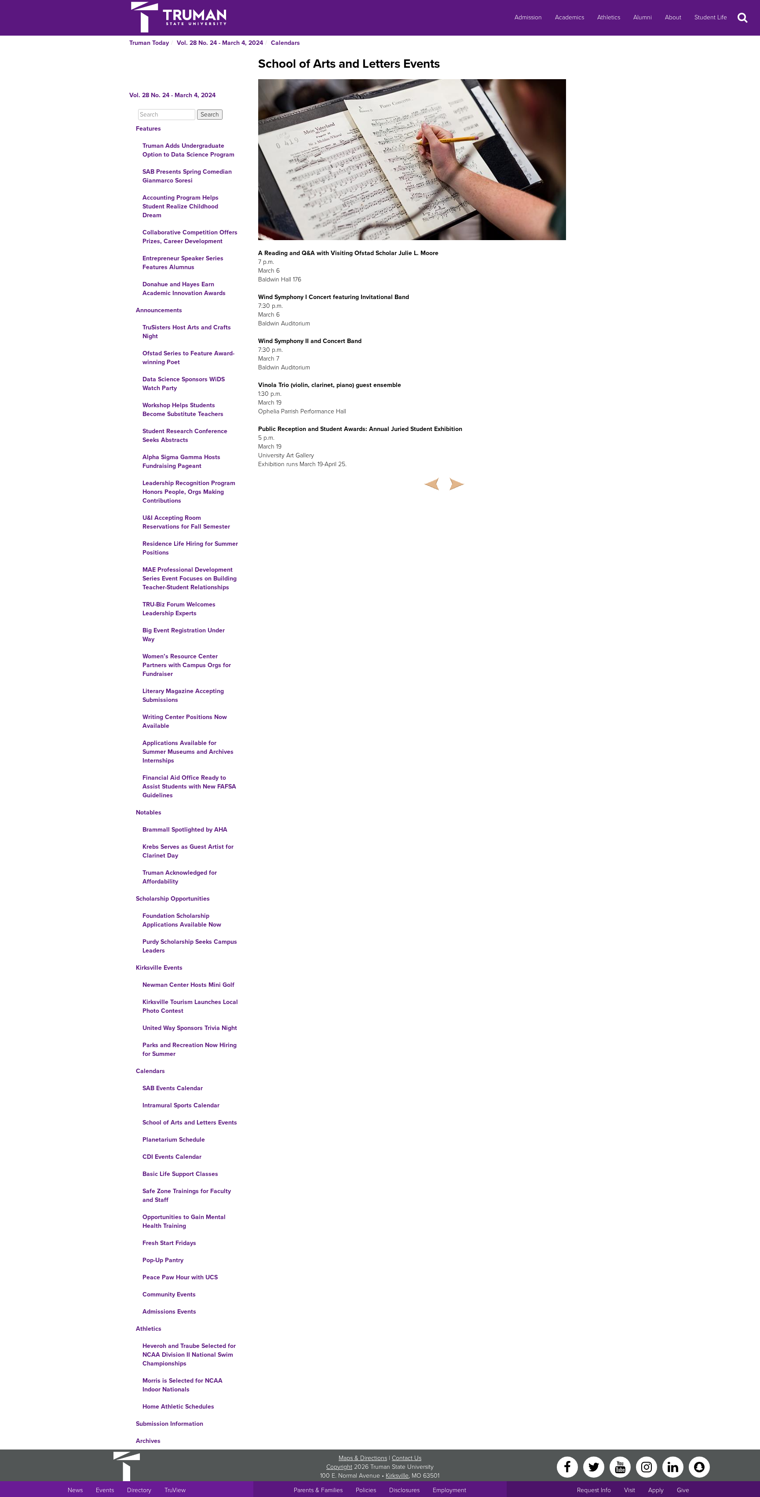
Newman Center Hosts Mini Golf (188, 985)
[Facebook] (568, 1466)
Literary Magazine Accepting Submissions (183, 695)
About (673, 17)
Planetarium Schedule (173, 1139)
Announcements (159, 310)
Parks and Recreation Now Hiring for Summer (189, 1049)
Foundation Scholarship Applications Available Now (181, 920)
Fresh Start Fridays (169, 1243)
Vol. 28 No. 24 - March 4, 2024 (220, 43)
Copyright (339, 1467)
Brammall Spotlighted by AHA (184, 829)
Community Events (169, 1294)
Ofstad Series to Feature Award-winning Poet (188, 358)
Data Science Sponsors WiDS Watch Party (183, 384)
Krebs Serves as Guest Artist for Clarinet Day (188, 851)
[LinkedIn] (674, 1466)
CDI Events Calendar (171, 1157)
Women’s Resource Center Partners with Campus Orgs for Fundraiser (186, 665)
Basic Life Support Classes (180, 1174)
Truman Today (149, 43)
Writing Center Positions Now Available (184, 721)
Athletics (608, 17)
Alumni (642, 17)
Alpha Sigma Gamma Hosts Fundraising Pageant (181, 461)
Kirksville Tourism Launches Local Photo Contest (190, 1006)
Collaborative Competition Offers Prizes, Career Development (190, 237)
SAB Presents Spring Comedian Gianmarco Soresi (187, 176)
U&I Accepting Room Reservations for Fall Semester (186, 522)
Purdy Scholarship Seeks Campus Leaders (189, 946)
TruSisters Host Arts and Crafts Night (186, 332)
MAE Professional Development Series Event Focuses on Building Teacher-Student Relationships (189, 578)
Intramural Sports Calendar (180, 1105)
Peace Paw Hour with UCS (180, 1277)
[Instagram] (647, 1466)
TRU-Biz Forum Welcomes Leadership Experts (179, 609)
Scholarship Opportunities (173, 898)
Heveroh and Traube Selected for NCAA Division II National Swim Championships (189, 1354)
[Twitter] (594, 1466)
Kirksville (397, 1475)
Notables (148, 812)
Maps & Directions (363, 1458)
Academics (569, 17)
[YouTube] (621, 1466)
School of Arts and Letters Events (189, 1122)
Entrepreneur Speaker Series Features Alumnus (182, 263)
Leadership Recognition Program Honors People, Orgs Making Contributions (188, 491)
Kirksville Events (159, 967)
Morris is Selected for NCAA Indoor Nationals (182, 1385)
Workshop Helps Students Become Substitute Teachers (182, 410)
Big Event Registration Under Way (183, 635)
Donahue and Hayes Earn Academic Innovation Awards (184, 289)
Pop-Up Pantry (162, 1260)
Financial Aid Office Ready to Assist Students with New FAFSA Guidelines (189, 786)
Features (148, 128)
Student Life (710, 17)
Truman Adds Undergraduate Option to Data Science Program (188, 150)
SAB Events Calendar (172, 1088)
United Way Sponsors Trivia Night (189, 1028)
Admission (528, 17)
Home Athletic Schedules (178, 1406)
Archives (148, 1441)
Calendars (285, 43)
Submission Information (169, 1424)
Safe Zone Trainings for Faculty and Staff (186, 1195)
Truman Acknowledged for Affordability (179, 877)
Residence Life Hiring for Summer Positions (190, 548)
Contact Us (406, 1458)
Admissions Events (169, 1311)
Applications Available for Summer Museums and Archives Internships (188, 751)
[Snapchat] (699, 1466)
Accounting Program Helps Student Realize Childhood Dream (180, 206)
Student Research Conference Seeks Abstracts (184, 435)
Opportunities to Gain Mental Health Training (184, 1221)
